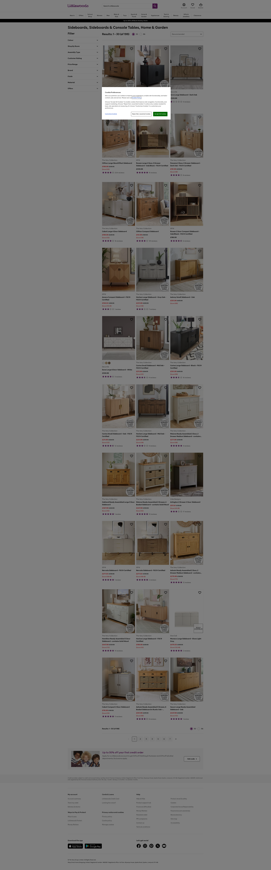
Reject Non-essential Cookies (141, 114)
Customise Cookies (111, 114)
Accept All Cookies (160, 114)
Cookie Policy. (136, 98)
